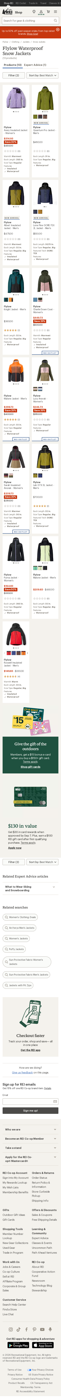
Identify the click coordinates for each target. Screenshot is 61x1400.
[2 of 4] (15, 112)
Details (47, 1088)
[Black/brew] (45, 117)
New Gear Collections (15, 1242)
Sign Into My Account (16, 1177)
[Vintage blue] (35, 300)
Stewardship (39, 1290)
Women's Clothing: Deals (22, 917)
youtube (42, 1329)
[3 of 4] (17, 112)
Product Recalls (16, 1383)
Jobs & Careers (11, 1266)
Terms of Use (14, 1369)
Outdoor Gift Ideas (14, 1214)
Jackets (26, 42)
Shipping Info (40, 1200)
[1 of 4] (13, 112)
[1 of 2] (44, 207)
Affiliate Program (13, 1281)
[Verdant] (35, 117)
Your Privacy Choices (42, 1369)
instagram (11, 1329)
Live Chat (8, 1314)
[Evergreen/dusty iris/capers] (35, 389)
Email (5, 1095)
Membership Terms (30, 1387)
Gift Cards (8, 1219)
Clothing (15, 42)
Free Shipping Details (44, 1219)
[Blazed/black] (11, 300)
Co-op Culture (11, 1271)
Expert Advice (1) (35, 64)
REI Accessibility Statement (30, 1391)
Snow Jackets (39, 42)
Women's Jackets (18, 938)
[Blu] (14, 653)
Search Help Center (14, 1304)
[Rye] (40, 212)
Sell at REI (8, 1276)
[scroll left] (5, 653)
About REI (38, 1266)
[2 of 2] (46, 207)
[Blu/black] (40, 475)
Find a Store (10, 1309)
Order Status (39, 1177)
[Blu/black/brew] (45, 568)
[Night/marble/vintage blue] (40, 389)
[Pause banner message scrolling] (57, 29)
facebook (26, 1329)
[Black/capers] (6, 475)
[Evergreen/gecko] (35, 568)
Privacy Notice (15, 1374)
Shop (18, 12)
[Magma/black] (9, 653)
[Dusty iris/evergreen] (11, 475)
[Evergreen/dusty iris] (40, 300)
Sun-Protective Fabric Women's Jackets (26, 961)
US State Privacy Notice (40, 1374)
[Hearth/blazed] (23, 653)
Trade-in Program (13, 1252)
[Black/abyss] (35, 212)
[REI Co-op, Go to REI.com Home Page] (7, 11)
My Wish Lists (11, 1187)
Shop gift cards (30, 766)
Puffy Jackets (16, 949)
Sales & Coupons (42, 1214)
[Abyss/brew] (18, 653)
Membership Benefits (15, 1192)
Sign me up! (30, 1110)
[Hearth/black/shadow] (40, 117)
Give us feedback (22, 1072)
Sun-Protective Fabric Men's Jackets (28, 974)
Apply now (14, 847)
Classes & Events (42, 1242)
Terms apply (30, 761)
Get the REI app (30, 1050)
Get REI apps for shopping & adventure (30, 1338)
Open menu (55, 11)
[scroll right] (27, 653)
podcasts (50, 1329)
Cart (48, 11)
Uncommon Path (42, 1247)
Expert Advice (40, 1238)
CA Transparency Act (41, 1383)
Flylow (5, 42)
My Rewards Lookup (15, 1182)
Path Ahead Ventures (44, 1252)
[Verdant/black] (35, 475)
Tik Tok (18, 1329)
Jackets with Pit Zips (20, 985)
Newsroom (38, 1280)
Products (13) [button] (12, 64)
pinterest (34, 1329)
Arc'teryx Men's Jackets (21, 927)
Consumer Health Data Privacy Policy (30, 1378)
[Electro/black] (40, 568)
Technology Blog (42, 1285)
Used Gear (9, 1247)
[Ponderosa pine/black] (6, 300)
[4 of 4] (18, 112)
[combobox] (30, 20)
